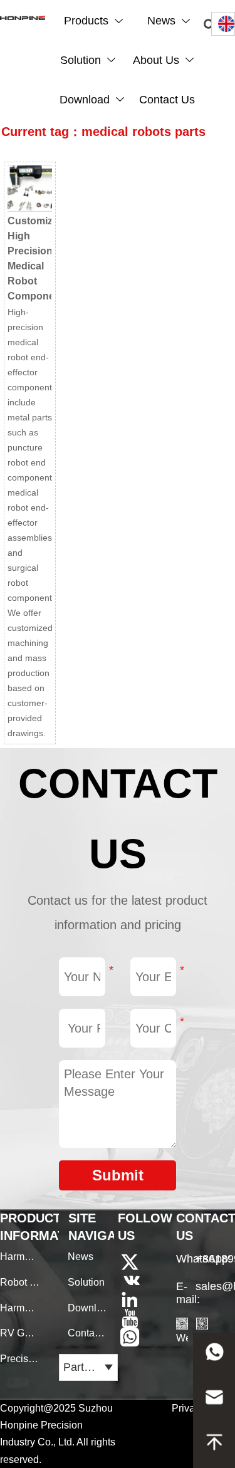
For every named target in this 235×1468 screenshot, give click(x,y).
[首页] (22, 18)
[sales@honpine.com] (214, 1400)
